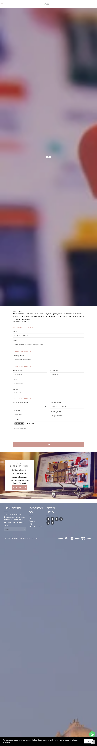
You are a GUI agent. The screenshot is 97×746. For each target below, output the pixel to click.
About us (32, 521)
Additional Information (20, 429)
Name (15, 331)
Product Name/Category (21, 402)
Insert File (16, 419)
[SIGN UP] (24, 529)
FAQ (30, 518)
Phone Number (18, 370)
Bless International (19, 465)
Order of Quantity (55, 412)
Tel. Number (54, 370)
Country (15, 389)
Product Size (17, 410)
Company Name (18, 355)
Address (15, 380)
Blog (30, 524)
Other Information (55, 402)
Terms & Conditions (36, 526)
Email (15, 341)
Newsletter (12, 508)
